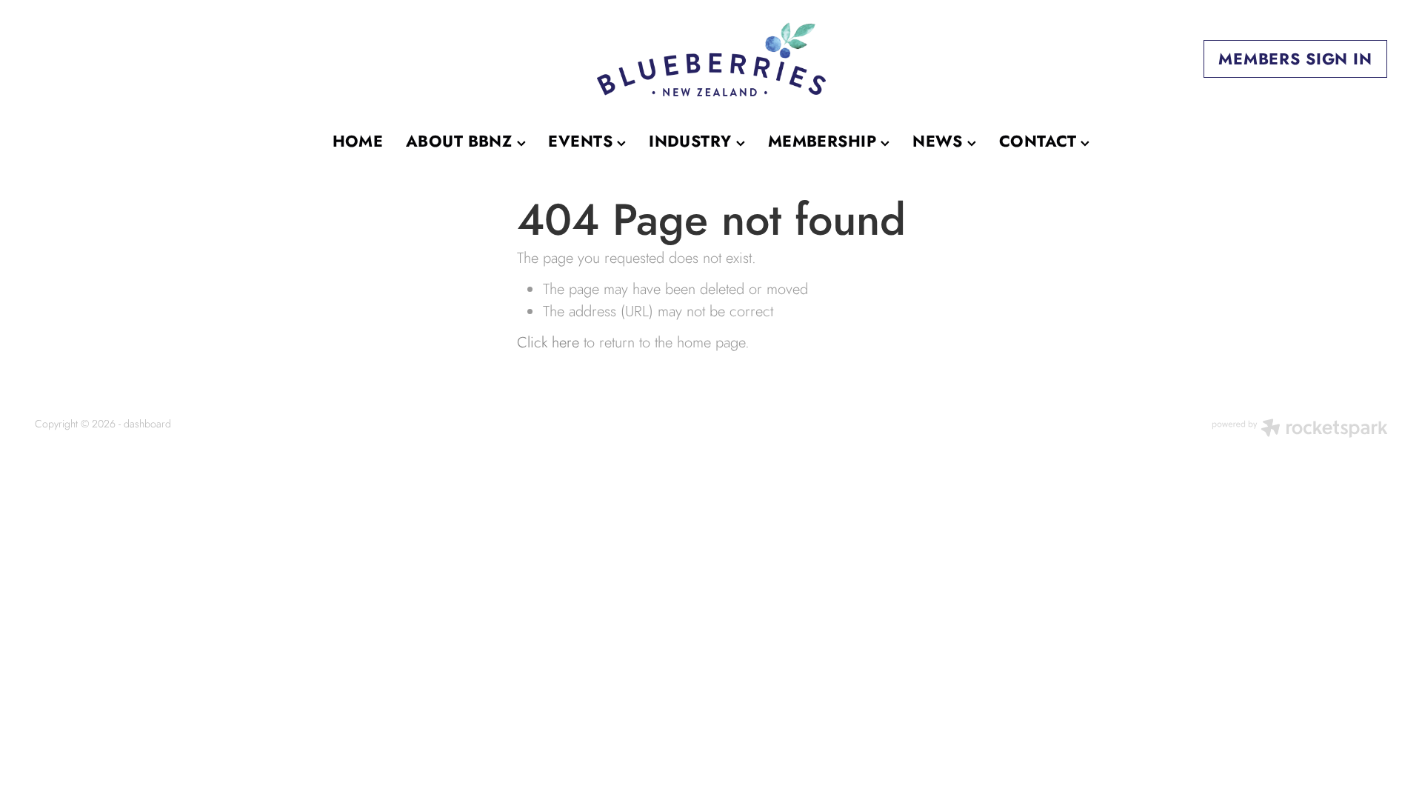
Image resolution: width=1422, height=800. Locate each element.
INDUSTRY (692, 141)
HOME (358, 141)
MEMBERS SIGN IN (1295, 58)
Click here (548, 342)
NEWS (939, 141)
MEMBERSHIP (824, 141)
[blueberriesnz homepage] (711, 59)
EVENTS (582, 141)
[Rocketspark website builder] (1300, 429)
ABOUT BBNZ (461, 141)
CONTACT (1040, 141)
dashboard (147, 423)
